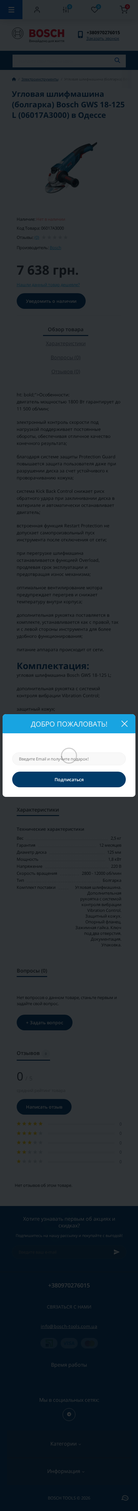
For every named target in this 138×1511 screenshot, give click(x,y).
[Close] (124, 724)
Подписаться (69, 779)
